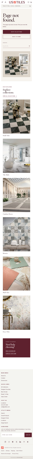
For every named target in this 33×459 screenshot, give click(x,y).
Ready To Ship (4, 394)
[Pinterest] (12, 441)
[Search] (30, 6)
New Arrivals (4, 391)
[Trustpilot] (27, 441)
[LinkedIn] (20, 441)
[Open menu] (2, 2)
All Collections (4, 387)
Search (5, 42)
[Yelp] (24, 441)
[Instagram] (5, 441)
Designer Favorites (5, 389)
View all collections (10, 96)
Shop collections (16, 31)
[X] (16, 441)
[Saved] (28, 2)
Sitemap (8, 450)
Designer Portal (5, 418)
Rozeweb (19, 457)
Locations (3, 403)
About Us (3, 375)
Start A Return (19, 450)
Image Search (4, 422)
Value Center (4, 396)
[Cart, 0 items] (31, 2)
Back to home (16, 36)
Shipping (13, 450)
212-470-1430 (4, 405)
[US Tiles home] (17, 2)
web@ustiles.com (5, 406)
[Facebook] (9, 441)
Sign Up (28, 434)
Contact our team (11, 353)
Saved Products (5, 415)
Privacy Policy (15, 453)
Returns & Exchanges (6, 453)
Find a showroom (10, 351)
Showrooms (4, 380)
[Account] (5, 2)
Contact (3, 378)
